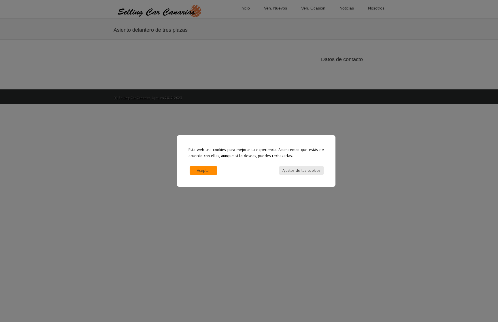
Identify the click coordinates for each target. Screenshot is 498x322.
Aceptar (203, 170)
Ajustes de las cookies (301, 170)
